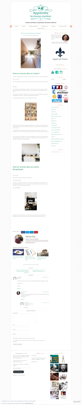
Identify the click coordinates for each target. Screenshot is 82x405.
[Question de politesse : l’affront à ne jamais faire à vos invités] (54, 377)
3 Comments (36, 35)
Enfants (52, 118)
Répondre (19, 288)
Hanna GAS (26, 35)
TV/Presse (53, 26)
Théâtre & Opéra (54, 143)
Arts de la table (35, 264)
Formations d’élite (63, 26)
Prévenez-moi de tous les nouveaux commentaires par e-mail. (24, 338)
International (53, 125)
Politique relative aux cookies (29, 403)
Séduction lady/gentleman (55, 141)
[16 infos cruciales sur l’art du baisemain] (63, 386)
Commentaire (15, 313)
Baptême (52, 109)
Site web (14, 333)
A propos (23, 26)
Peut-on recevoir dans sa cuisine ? (31, 33)
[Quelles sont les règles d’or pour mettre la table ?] (54, 395)
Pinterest (36, 232)
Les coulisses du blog (54, 127)
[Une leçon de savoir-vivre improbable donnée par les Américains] (42, 253)
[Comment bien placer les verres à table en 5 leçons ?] (54, 386)
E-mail (14, 329)
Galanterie (53, 123)
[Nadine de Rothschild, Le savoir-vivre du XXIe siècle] (63, 395)
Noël (52, 136)
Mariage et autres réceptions (56, 134)
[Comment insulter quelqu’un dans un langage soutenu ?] (63, 368)
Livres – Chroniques (54, 132)
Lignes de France (41, 28)
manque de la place (16, 216)
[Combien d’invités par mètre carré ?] (54, 368)
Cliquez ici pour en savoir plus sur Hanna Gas (59, 42)
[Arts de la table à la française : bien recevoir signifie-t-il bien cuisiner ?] (18, 252)
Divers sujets (53, 114)
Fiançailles (53, 120)
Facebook (23, 232)
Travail (52, 145)
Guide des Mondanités (33, 26)
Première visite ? (44, 26)
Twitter (27, 232)
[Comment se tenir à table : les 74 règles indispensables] (63, 377)
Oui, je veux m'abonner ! (18, 371)
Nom (14, 324)
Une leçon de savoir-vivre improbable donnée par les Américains (41, 258)
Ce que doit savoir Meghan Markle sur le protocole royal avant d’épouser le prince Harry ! (22, 271)
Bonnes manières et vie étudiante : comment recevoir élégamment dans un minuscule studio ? (30, 258)
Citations (52, 111)
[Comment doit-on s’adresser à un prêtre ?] (54, 359)
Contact (16, 26)
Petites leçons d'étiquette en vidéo (57, 138)
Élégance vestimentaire (55, 116)
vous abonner (41, 340)
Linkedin (31, 232)
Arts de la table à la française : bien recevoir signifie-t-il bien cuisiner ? (18, 257)
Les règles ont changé (55, 129)
